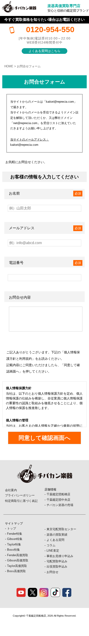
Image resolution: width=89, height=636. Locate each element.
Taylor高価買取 (17, 566)
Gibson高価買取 (17, 560)
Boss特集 (13, 549)
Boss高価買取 (16, 571)
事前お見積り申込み (60, 556)
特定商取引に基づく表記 (21, 501)
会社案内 (11, 490)
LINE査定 (53, 550)
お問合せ (52, 572)
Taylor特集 (14, 544)
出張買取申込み (57, 566)
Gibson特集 (14, 539)
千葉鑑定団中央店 (58, 499)
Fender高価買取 (17, 555)
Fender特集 (14, 533)
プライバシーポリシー (20, 495)
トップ (11, 528)
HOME (8, 66)
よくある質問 (55, 540)
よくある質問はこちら (44, 51)
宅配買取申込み (57, 561)
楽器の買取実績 (57, 534)
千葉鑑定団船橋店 (58, 494)
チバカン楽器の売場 (60, 505)
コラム (51, 545)
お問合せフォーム (29, 66)
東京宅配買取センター (61, 529)
